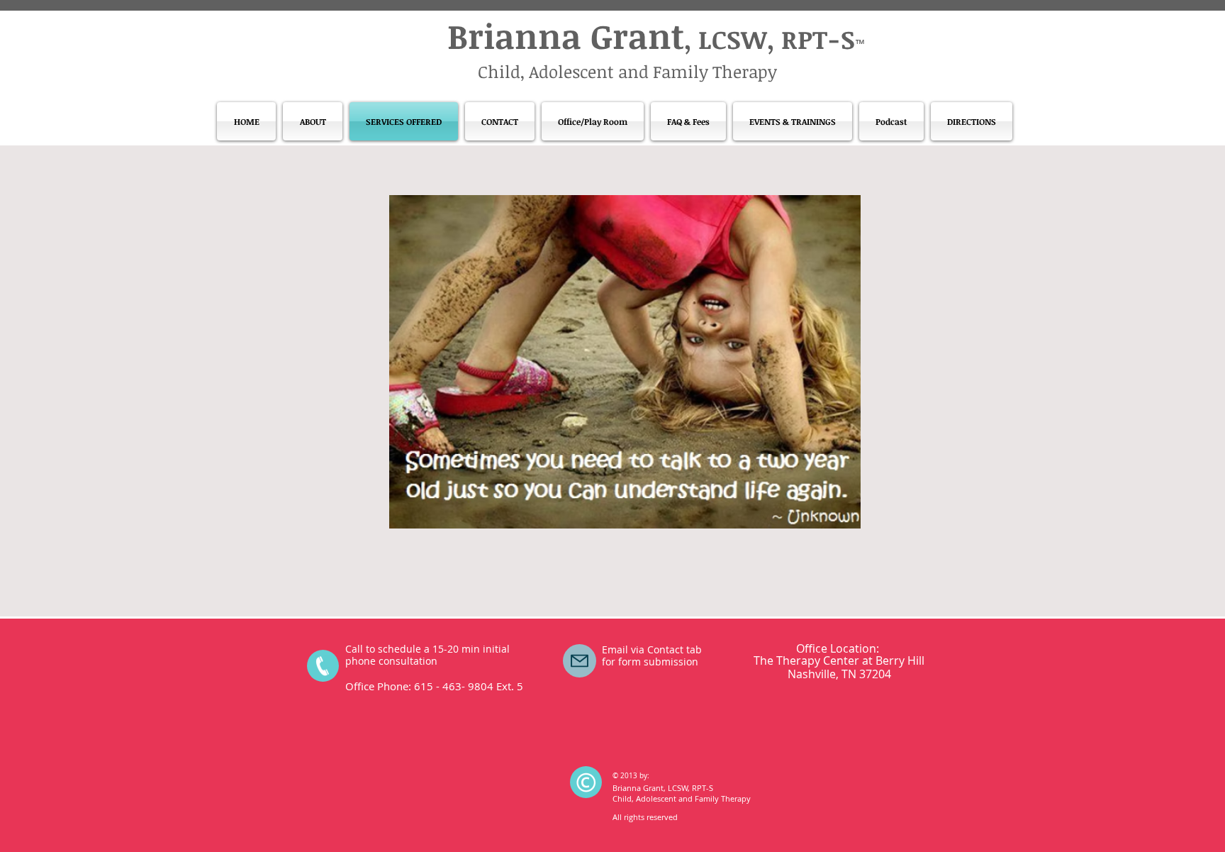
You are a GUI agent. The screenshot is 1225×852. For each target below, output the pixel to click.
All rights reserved (645, 817)
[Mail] (579, 660)
